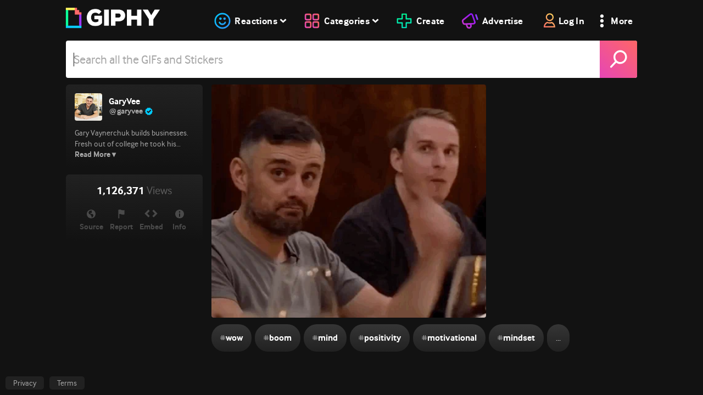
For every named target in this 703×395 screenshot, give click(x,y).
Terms (67, 383)
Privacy (24, 383)
